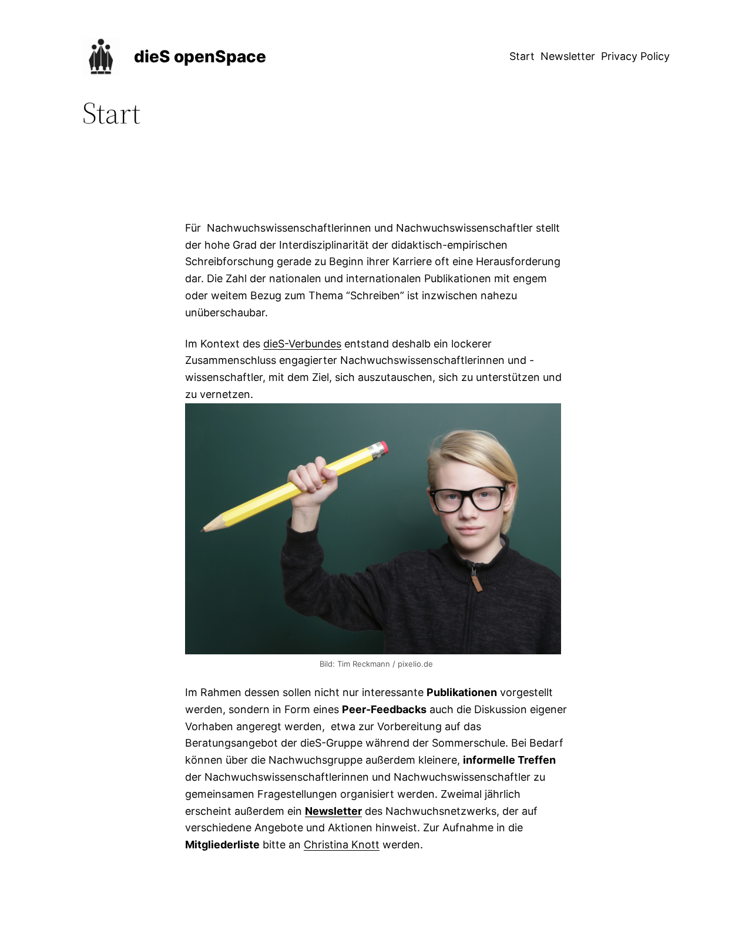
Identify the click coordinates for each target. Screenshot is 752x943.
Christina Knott (342, 844)
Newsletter (567, 56)
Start (522, 56)
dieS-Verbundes (302, 343)
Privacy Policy (635, 56)
